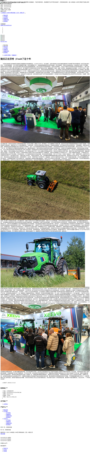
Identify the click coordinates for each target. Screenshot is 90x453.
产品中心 (5, 418)
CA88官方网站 (7, 55)
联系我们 (5, 21)
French (10, 25)
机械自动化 (6, 19)
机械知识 (5, 18)
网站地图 (3, 433)
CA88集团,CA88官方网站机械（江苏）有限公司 (12, 12)
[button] (3, 41)
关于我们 (5, 16)
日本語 (5, 451)
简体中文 (3, 25)
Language (3, 23)
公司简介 (5, 404)
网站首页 (5, 15)
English (6, 25)
